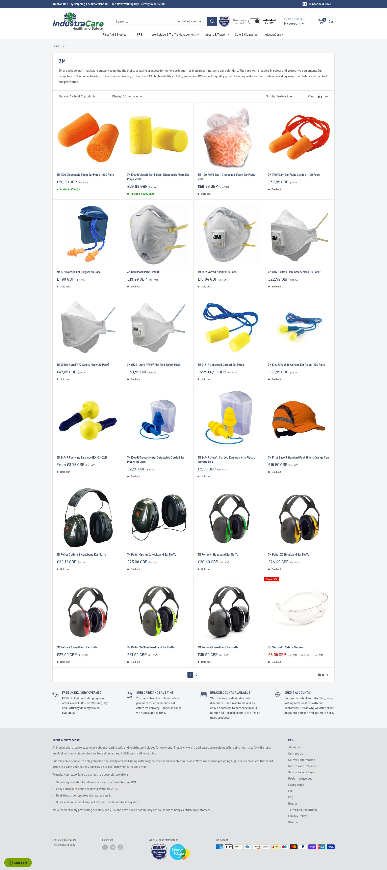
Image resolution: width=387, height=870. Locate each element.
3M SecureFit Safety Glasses (285, 647)
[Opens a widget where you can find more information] (18, 863)
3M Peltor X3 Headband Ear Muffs (77, 647)
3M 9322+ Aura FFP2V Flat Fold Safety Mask (153, 364)
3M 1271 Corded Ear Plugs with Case (79, 272)
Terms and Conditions (302, 809)
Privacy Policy (297, 816)
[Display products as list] (326, 96)
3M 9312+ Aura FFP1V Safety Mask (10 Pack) (294, 272)
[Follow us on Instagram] (120, 847)
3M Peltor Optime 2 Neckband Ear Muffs (151, 554)
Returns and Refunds (302, 766)
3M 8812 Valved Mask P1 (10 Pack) (217, 272)
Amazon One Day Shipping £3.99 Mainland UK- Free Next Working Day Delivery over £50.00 (108, 4)
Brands (293, 803)
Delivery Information (301, 760)
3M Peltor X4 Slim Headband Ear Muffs (150, 647)
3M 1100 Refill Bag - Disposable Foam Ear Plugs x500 (226, 177)
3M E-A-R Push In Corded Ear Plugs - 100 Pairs (296, 364)
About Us (294, 747)
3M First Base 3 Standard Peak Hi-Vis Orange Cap (298, 457)
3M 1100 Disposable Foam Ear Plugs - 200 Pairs (85, 174)
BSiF (291, 791)
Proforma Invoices (300, 778)
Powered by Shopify (63, 844)
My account (292, 23)
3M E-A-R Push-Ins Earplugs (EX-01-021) (82, 457)
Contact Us (295, 753)
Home (55, 46)
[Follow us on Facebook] (105, 847)
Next (321, 674)
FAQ (290, 797)
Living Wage (296, 784)
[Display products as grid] (320, 96)
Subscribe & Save (320, 4)
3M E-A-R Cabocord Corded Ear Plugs (221, 364)
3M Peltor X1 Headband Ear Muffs (218, 554)
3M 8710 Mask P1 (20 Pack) (143, 272)
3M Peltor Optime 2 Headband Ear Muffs (81, 554)
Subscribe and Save (301, 772)
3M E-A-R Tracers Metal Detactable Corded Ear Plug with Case (156, 460)
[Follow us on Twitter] (112, 847)
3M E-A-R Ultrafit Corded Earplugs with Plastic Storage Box (226, 460)
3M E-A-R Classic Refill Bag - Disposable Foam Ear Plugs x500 (158, 177)
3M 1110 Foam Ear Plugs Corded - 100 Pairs (294, 174)
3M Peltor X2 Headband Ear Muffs (288, 554)
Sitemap (293, 822)
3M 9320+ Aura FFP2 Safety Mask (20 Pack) (83, 364)
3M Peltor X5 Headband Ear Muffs (218, 647)
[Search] (212, 21)
